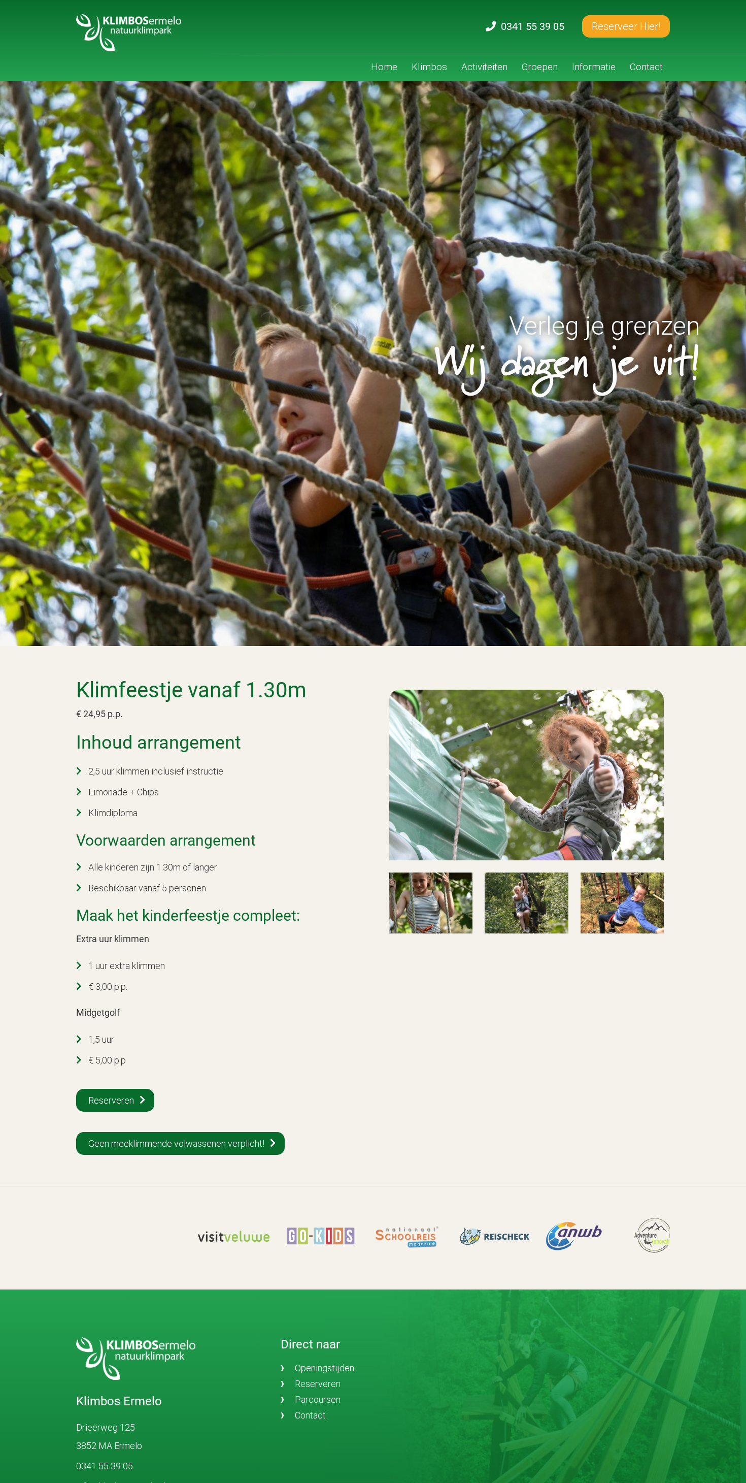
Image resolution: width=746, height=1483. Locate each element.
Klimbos (429, 67)
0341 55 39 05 (104, 1466)
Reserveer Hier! (626, 26)
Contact (646, 67)
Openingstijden (324, 1368)
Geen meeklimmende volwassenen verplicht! (176, 1143)
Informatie (594, 67)
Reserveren (111, 1100)
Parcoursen (318, 1399)
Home (384, 67)
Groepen (540, 67)
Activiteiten (484, 67)
